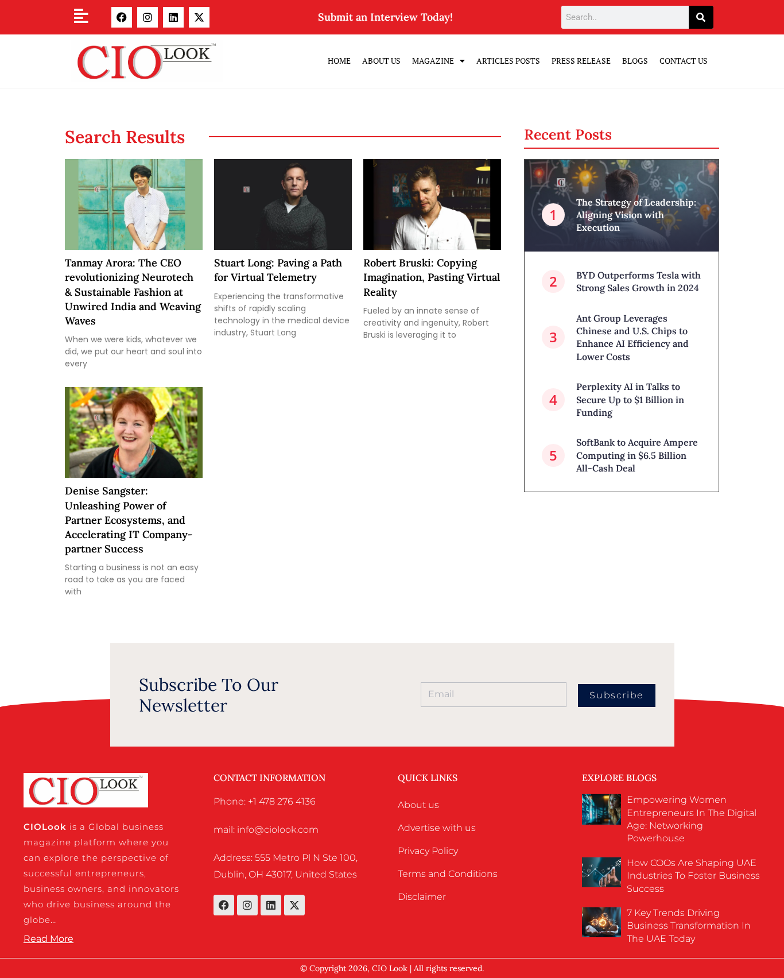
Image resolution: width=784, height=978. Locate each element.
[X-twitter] (199, 17)
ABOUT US (381, 60)
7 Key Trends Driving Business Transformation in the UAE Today (689, 925)
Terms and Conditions (448, 873)
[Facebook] (121, 17)
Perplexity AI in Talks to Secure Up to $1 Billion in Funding (630, 399)
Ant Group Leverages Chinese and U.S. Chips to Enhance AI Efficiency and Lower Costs (632, 337)
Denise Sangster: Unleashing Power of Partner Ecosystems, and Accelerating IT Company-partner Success (129, 519)
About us (418, 804)
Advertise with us (437, 827)
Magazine (433, 60)
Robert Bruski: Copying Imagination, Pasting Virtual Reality (431, 277)
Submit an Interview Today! (385, 17)
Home (339, 60)
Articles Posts (508, 60)
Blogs (635, 60)
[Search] (701, 17)
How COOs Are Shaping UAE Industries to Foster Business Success (693, 875)
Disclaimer (422, 896)
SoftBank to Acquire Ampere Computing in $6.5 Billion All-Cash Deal (637, 455)
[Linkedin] (173, 17)
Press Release (581, 60)
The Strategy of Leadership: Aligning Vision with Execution (636, 215)
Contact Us (683, 60)
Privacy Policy (428, 850)
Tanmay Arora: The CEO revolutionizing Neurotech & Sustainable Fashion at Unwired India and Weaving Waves (133, 291)
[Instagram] (147, 17)
